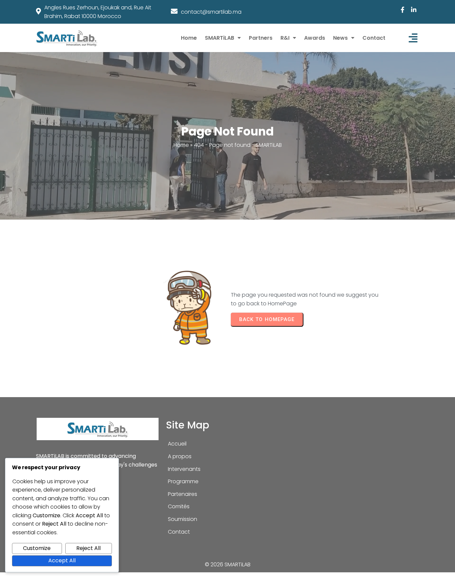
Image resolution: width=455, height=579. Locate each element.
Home (181, 145)
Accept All (62, 560)
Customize (37, 548)
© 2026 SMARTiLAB (227, 564)
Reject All (88, 548)
